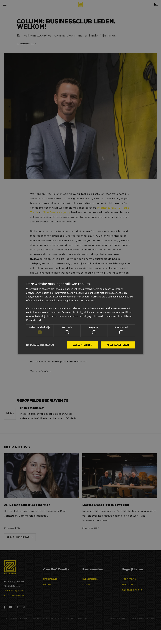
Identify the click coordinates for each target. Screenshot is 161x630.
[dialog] (80, 315)
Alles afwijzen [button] (82, 344)
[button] (40, 345)
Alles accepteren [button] (118, 344)
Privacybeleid (33, 320)
